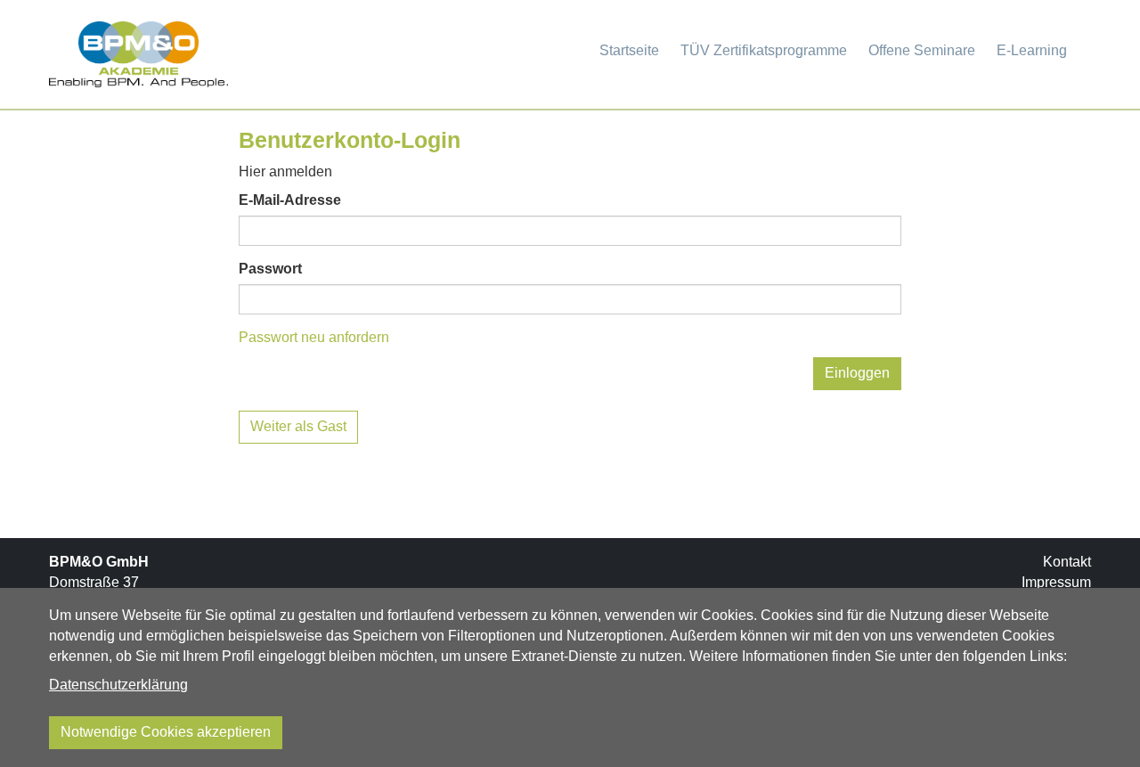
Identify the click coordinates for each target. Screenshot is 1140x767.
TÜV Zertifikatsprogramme (763, 50)
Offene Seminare (921, 50)
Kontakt (1067, 561)
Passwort (270, 268)
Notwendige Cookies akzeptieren (166, 731)
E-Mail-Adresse (290, 200)
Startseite (629, 50)
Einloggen (857, 372)
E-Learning (1032, 50)
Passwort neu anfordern (314, 337)
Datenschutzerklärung (118, 684)
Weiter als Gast (298, 426)
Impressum (1056, 582)
